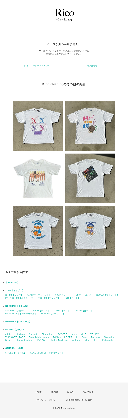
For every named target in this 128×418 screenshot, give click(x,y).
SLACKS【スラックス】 (53, 314)
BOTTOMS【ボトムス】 (17, 306)
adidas (8, 334)
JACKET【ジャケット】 (39, 295)
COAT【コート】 (63, 295)
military (76, 340)
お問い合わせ (91, 65)
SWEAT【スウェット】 (107, 295)
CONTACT (87, 392)
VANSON (41, 340)
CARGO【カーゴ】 (83, 311)
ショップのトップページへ (37, 65)
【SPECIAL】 (12, 282)
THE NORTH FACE (15, 337)
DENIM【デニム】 (41, 311)
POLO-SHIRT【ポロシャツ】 (19, 298)
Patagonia (107, 340)
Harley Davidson (59, 340)
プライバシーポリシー (46, 400)
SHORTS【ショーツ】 (16, 311)
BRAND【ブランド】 (16, 329)
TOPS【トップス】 (14, 290)
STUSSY (94, 334)
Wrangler (109, 337)
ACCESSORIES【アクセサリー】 (47, 353)
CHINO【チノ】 (62, 311)
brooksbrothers (25, 340)
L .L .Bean (81, 337)
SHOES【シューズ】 (15, 353)
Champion (47, 334)
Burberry (95, 337)
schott (87, 340)
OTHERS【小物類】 (15, 348)
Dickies (9, 340)
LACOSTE (61, 334)
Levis (74, 334)
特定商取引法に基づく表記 (79, 400)
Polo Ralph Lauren (39, 337)
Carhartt (33, 334)
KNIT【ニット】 (72, 298)
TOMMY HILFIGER (62, 337)
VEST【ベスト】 (84, 295)
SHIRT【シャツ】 (14, 295)
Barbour (20, 334)
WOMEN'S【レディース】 (18, 322)
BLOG (70, 392)
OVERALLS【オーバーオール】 (21, 314)
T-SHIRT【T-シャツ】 (49, 298)
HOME (38, 392)
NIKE (83, 334)
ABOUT (54, 392)
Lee (96, 340)
